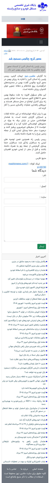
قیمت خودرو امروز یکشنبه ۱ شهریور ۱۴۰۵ (29, 303)
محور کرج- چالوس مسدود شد (25, 58)
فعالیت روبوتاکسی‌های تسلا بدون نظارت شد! (27, 359)
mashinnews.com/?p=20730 (27, 165)
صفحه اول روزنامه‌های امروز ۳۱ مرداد (31, 342)
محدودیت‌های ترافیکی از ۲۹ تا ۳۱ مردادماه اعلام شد (25, 424)
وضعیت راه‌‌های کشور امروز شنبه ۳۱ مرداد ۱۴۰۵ (26, 324)
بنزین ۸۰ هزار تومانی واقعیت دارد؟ (31, 363)
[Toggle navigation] (41, 42)
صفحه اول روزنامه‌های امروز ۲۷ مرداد (30, 453)
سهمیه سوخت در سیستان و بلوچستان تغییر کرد (26, 278)
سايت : (39, 197)
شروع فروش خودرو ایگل (35, 457)
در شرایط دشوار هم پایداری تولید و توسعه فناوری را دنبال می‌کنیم (23, 293)
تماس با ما (11, 469)
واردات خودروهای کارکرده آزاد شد (32, 420)
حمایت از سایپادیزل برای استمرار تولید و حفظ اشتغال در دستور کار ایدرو (23, 410)
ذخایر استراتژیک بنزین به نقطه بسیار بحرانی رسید (25, 376)
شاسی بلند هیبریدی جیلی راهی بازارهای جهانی (26, 346)
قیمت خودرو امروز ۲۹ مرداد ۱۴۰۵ (32, 392)
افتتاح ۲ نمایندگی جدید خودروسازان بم (30, 437)
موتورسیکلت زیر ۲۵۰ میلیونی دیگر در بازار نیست (26, 316)
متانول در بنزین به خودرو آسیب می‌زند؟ (29, 350)
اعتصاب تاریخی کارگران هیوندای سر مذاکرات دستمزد (24, 368)
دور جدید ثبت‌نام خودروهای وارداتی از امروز (28, 283)
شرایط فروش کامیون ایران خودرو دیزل (30, 287)
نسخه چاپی (6, 52)
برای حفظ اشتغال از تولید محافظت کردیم (29, 299)
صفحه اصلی (37, 469)
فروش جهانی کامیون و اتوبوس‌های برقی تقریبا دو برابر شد (23, 382)
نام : (40, 175)
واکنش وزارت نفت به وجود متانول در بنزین (28, 261)
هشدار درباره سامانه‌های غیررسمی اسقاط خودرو (26, 329)
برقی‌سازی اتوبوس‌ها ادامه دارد (33, 388)
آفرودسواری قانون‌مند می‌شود (34, 274)
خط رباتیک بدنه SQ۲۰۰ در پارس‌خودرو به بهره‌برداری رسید (23, 403)
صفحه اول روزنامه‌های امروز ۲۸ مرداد (30, 432)
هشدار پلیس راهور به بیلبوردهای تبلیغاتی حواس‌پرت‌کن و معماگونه (23, 443)
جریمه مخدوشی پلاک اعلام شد (33, 415)
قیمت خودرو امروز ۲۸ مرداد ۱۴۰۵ (32, 428)
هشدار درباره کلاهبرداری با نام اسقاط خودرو (28, 270)
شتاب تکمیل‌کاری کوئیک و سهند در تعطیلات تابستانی (24, 461)
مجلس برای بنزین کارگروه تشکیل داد (30, 266)
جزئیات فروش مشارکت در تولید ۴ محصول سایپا (26, 312)
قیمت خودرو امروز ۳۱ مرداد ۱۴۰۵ (32, 333)
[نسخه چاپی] (9, 50)
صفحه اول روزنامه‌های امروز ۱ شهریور (30, 307)
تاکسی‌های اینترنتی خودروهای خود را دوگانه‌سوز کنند (24, 320)
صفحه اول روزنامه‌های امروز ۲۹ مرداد (30, 396)
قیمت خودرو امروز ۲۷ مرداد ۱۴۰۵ (32, 448)
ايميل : (39, 186)
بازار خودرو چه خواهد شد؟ (35, 372)
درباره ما (24, 469)
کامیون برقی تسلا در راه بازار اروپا (32, 355)
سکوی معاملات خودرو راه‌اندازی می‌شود (30, 337)
